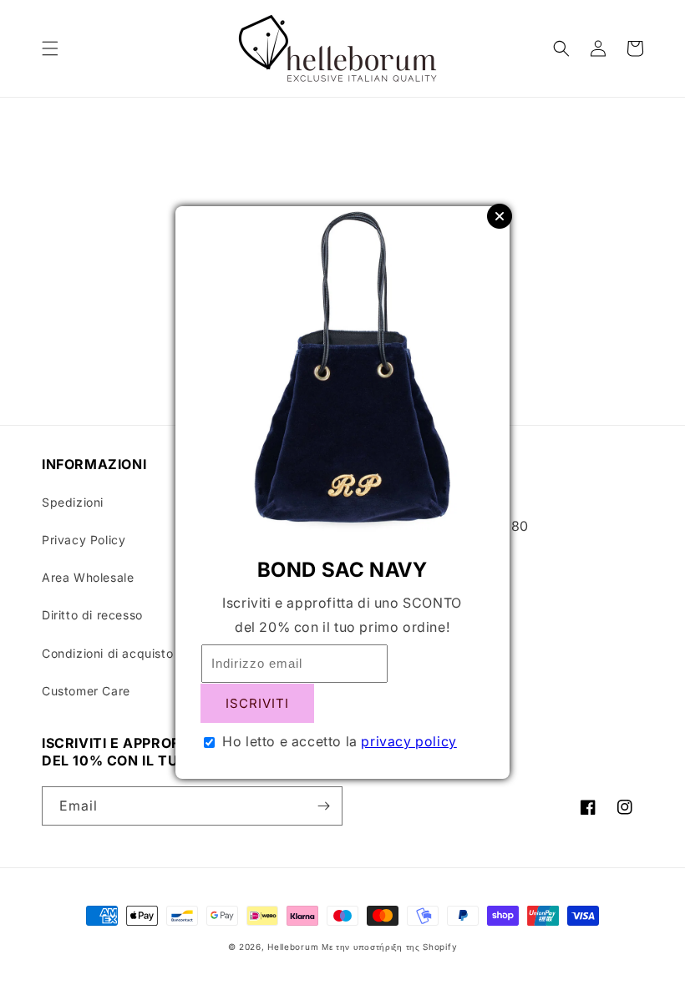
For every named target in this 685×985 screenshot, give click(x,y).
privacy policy (408, 741)
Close (499, 216)
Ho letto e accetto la (339, 741)
